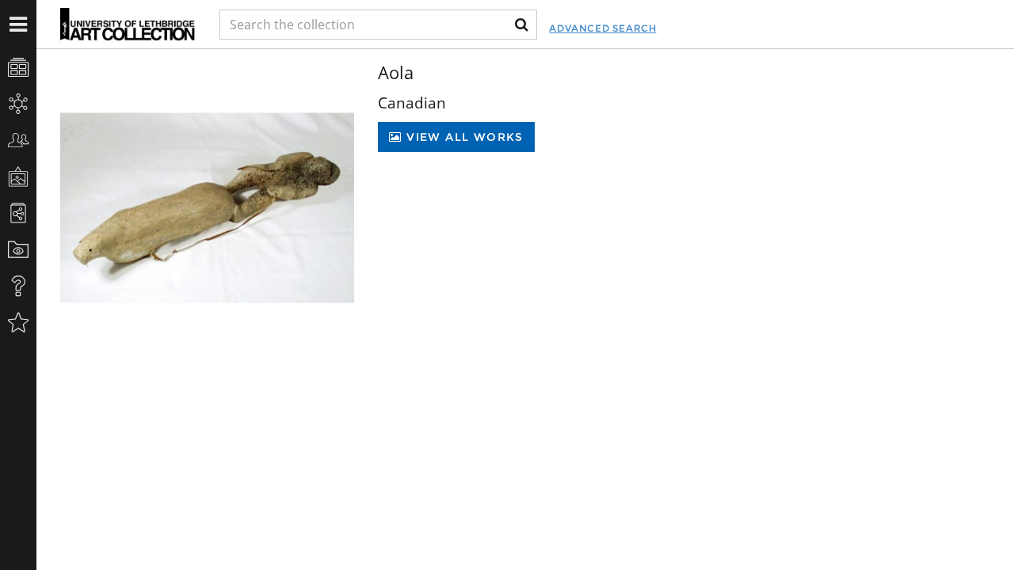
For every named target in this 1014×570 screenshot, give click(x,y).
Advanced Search (602, 28)
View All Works (463, 137)
